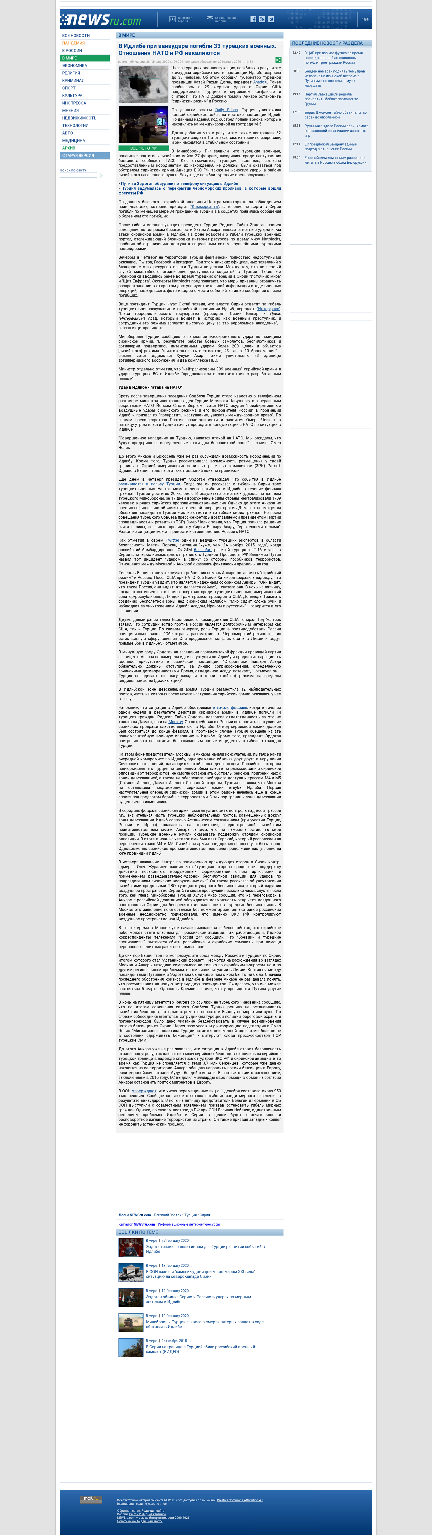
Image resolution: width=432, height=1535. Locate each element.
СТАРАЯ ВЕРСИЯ (78, 155)
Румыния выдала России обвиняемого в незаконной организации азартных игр (336, 130)
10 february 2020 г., (177, 1316)
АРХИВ (68, 148)
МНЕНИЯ (70, 110)
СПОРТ (69, 88)
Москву (175, 721)
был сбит (203, 549)
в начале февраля (230, 707)
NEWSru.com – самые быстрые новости (145, 1518)
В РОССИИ (72, 50)
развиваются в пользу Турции (149, 484)
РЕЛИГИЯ (71, 73)
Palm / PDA (137, 1514)
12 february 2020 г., (177, 1291)
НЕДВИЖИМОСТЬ (79, 118)
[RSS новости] (262, 19)
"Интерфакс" (268, 308)
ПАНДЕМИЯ (73, 43)
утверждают (144, 1091)
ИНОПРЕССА (74, 103)
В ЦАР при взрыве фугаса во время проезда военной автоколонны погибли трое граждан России (334, 57)
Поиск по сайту (73, 170)
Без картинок (157, 1514)
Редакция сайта (153, 1511)
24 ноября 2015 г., (176, 1341)
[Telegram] (271, 19)
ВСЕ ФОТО (140, 148)
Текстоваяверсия (185, 19)
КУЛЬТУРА (72, 95)
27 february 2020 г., (177, 1241)
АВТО (67, 133)
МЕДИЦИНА (73, 140)
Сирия (205, 1215)
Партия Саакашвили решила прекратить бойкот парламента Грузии (331, 99)
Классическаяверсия (225, 19)
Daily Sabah (226, 109)
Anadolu (260, 82)
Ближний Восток (167, 1215)
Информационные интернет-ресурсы (189, 1224)
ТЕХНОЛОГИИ (75, 125)
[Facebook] (253, 19)
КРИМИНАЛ (73, 80)
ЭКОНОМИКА (74, 65)
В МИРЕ (69, 58)
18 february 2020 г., (177, 1266)
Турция (190, 1215)
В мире (126, 35)
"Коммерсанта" (204, 206)
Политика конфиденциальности (139, 1521)
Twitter (172, 540)
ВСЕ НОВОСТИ (76, 35)
